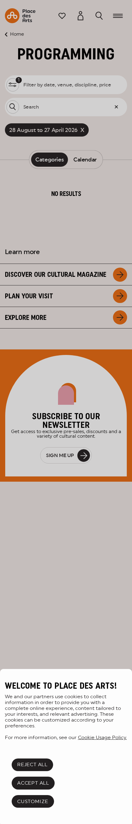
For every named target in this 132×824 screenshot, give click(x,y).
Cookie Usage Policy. (102, 737)
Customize (32, 801)
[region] (66, 746)
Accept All (33, 783)
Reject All (32, 764)
